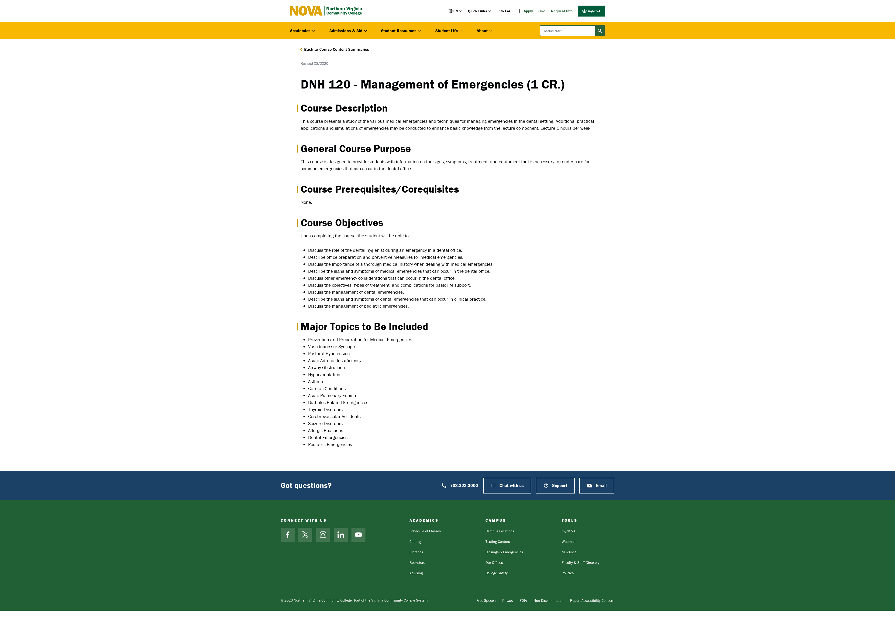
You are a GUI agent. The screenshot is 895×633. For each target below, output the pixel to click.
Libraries (416, 552)
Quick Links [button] (477, 11)
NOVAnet (569, 552)
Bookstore (417, 562)
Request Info (562, 11)
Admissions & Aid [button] (345, 30)
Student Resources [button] (399, 30)
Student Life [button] (446, 30)
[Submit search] (600, 30)
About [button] (482, 30)
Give (541, 11)
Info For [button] (503, 11)
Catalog (415, 541)
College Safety (496, 573)
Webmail (568, 541)
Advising (416, 573)
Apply (528, 11)
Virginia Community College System (399, 600)
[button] (455, 11)
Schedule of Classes (425, 531)
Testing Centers (497, 541)
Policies (568, 573)
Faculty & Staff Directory (580, 562)
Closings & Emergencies (504, 552)
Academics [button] (300, 30)
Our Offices (494, 562)
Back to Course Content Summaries (336, 49)
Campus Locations (499, 531)
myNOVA (594, 11)
